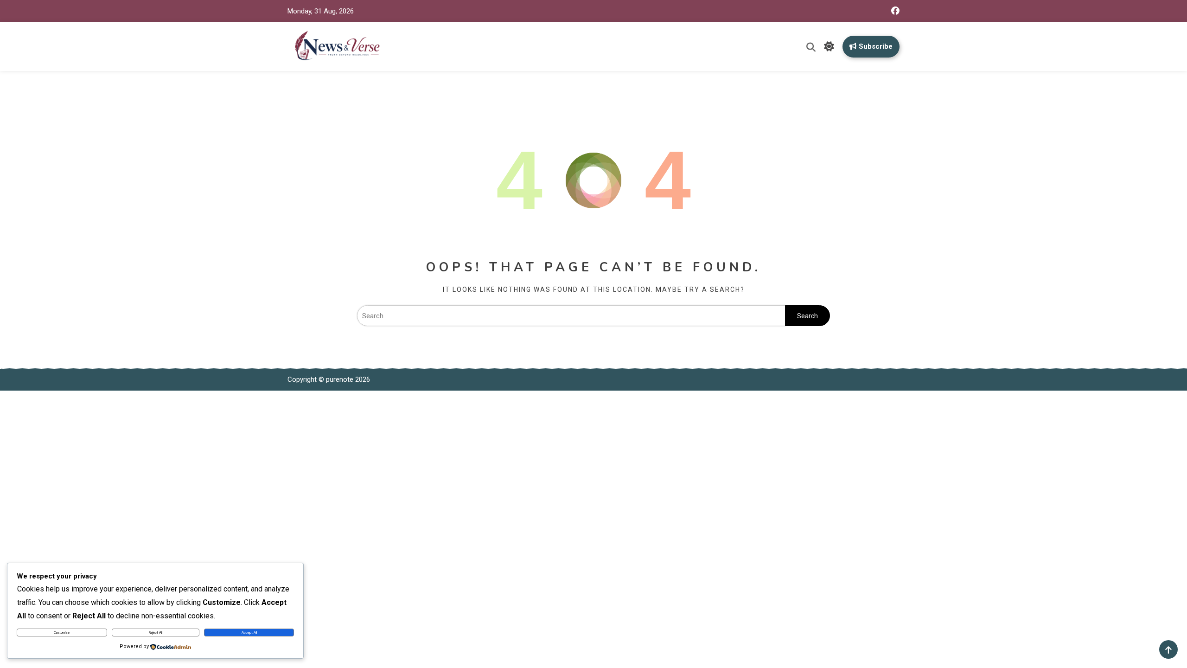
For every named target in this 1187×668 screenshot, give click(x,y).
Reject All (155, 632)
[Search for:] (571, 316)
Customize (62, 632)
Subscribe (876, 46)
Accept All (249, 632)
